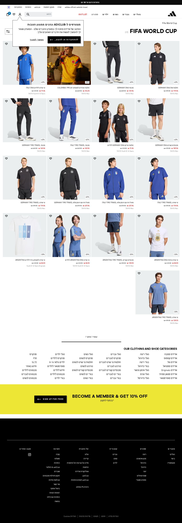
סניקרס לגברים (113, 358)
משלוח (57, 459)
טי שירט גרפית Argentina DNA (166, 260)
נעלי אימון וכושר (141, 370)
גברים (115, 454)
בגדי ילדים (60, 378)
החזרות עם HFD (53, 497)
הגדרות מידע (113, 516)
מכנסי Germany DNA (125, 88)
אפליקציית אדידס (82, 472)
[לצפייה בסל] (8, 15)
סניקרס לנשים (86, 358)
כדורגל (143, 467)
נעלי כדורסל (143, 378)
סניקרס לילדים (58, 358)
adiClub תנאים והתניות (80, 480)
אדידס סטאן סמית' (168, 374)
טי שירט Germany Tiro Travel (33, 203)
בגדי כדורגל (143, 366)
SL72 (34, 362)
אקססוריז (171, 463)
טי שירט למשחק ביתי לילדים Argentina (30, 260)
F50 (35, 358)
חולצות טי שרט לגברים (110, 362)
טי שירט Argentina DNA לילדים (77, 260)
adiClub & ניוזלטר (53, 467)
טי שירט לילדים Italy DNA (35, 88)
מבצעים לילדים (29, 370)
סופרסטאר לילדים (56, 366)
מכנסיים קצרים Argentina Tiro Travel (118, 260)
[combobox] (38, 14)
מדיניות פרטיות (84, 516)
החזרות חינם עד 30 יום (90, 2)
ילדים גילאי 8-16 (57, 362)
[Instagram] (29, 454)
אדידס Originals (169, 370)
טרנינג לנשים (86, 366)
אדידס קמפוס (170, 358)
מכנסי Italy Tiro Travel (79, 145)
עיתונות (86, 467)
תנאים (95, 516)
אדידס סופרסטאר (168, 378)
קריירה (86, 459)
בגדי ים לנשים (86, 374)
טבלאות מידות (54, 480)
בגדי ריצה (144, 362)
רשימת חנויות (54, 493)
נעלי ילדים (60, 354)
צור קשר (56, 484)
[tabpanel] (91, 194)
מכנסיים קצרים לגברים (110, 370)
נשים (115, 459)
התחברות (18, 7)
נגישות (57, 501)
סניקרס (33, 354)
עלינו (87, 454)
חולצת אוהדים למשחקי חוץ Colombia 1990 (73, 88)
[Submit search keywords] (28, 14)
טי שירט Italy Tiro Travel (167, 203)
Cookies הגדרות (70, 516)
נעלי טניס (144, 374)
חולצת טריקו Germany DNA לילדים (120, 145)
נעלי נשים (88, 354)
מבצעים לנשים (30, 378)
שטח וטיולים (141, 476)
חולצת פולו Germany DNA (168, 88)
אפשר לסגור (37, 40)
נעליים (172, 454)
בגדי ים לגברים (113, 374)
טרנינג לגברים (114, 366)
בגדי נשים (88, 378)
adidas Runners (82, 487)
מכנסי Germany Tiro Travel (33, 145)
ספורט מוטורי (141, 480)
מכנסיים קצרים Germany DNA (166, 145)
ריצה (144, 454)
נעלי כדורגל (143, 358)
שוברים (57, 472)
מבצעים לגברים (29, 374)
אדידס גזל (172, 362)
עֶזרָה (58, 454)
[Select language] (8, 7)
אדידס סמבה (170, 354)
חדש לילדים (59, 370)
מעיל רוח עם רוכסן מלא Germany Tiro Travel (71, 203)
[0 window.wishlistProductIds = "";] (14, 14)
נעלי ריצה (144, 354)
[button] (137, 14)
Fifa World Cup (169, 23)
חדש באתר (31, 366)
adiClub (85, 476)
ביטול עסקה (55, 489)
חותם (103, 516)
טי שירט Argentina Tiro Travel (165, 317)
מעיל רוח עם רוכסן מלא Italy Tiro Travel (118, 203)
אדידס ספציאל (170, 366)
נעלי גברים (116, 354)
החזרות (57, 463)
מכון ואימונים (141, 459)
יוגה (144, 472)
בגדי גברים (115, 378)
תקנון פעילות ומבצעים (51, 476)
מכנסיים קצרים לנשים (82, 370)
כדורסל (143, 463)
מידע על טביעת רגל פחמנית (78, 463)
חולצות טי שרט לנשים (82, 362)
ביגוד (173, 459)
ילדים (115, 463)
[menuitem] (137, 14)
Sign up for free (53, 399)
